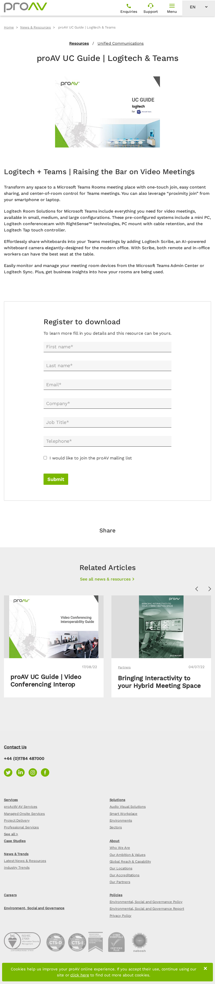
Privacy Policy (121, 916)
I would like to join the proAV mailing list (91, 458)
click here (79, 975)
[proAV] (25, 7)
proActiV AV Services (20, 807)
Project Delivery (17, 820)
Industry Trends (17, 867)
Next (209, 589)
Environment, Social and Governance (34, 908)
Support (150, 11)
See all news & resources (105, 579)
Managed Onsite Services (24, 814)
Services (11, 800)
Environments (121, 820)
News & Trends (16, 854)
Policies (116, 895)
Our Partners (120, 882)
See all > (11, 834)
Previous (196, 589)
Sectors (116, 827)
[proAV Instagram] (35, 772)
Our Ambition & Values (128, 855)
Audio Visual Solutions (128, 807)
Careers (10, 895)
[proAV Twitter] (10, 772)
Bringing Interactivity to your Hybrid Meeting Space (159, 681)
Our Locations (121, 868)
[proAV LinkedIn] (22, 772)
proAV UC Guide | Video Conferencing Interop (45, 680)
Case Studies (15, 841)
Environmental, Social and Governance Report (147, 909)
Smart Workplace (124, 814)
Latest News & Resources (25, 861)
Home (9, 27)
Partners (124, 667)
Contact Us (15, 746)
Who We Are (120, 848)
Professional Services (21, 827)
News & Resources (35, 27)
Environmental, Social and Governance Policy (146, 902)
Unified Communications (121, 43)
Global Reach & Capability (130, 861)
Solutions (117, 800)
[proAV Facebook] (46, 772)
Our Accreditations (125, 875)
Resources (79, 43)
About (115, 841)
